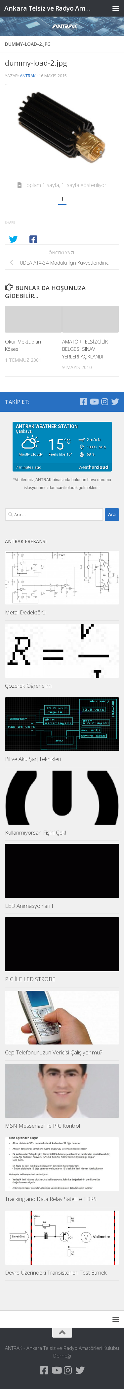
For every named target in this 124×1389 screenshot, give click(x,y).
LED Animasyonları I (29, 906)
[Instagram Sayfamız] (104, 402)
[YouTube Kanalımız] (94, 402)
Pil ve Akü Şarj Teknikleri (33, 759)
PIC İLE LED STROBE (30, 979)
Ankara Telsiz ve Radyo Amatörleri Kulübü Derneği (49, 8)
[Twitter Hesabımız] (115, 402)
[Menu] (115, 8)
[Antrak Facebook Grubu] (83, 402)
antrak (28, 76)
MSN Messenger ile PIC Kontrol (42, 1125)
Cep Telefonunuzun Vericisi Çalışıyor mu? (54, 1052)
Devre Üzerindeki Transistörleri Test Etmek (56, 1272)
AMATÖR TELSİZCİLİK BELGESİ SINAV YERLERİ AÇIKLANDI (85, 349)
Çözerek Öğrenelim (28, 685)
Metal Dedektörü (25, 612)
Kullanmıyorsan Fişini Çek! (35, 832)
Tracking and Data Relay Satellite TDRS (51, 1199)
